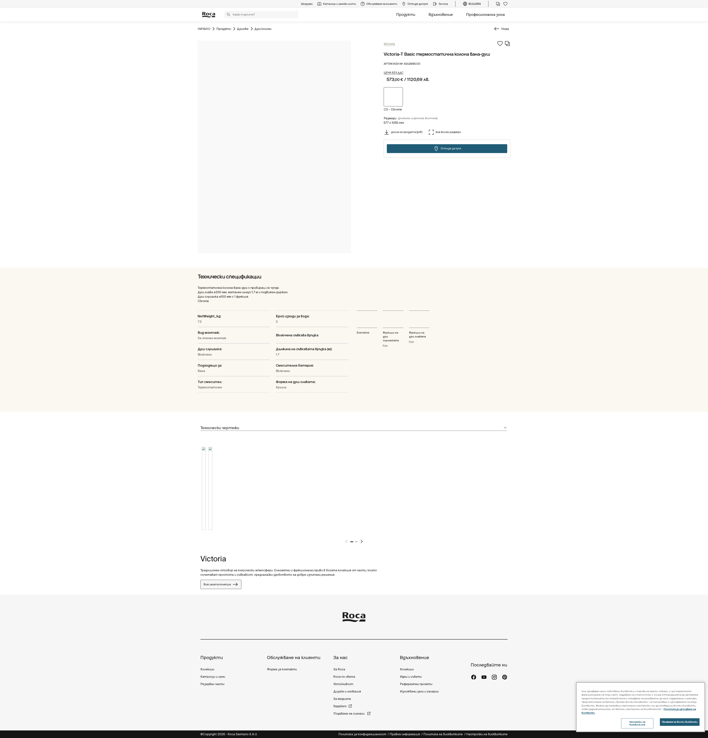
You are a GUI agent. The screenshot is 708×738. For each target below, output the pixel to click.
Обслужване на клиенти (293, 657)
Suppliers (340, 706)
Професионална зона (485, 14)
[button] (228, 15)
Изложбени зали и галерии (419, 691)
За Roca (339, 669)
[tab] (354, 428)
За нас (340, 657)
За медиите (342, 698)
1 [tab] (351, 541)
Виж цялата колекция (217, 584)
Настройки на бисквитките (487, 734)
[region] (640, 707)
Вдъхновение (440, 14)
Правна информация (405, 734)
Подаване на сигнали (349, 713)
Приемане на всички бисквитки (679, 722)
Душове (243, 28)
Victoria (213, 559)
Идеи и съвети (411, 676)
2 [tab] (356, 541)
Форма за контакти (282, 669)
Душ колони (262, 28)
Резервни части (212, 684)
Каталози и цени (212, 676)
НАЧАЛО (204, 28)
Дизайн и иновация (347, 691)
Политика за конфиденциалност (362, 734)
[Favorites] (505, 4)
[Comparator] (498, 4)
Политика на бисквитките (443, 734)
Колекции (207, 669)
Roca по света (344, 676)
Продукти (405, 14)
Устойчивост (343, 684)
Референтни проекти (416, 684)
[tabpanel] (203, 491)
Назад (505, 28)
